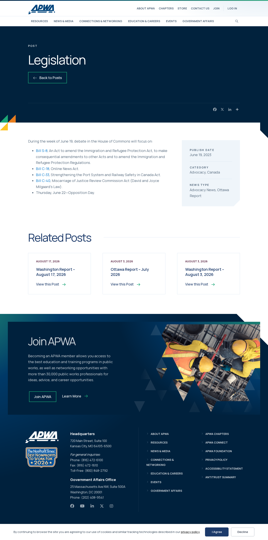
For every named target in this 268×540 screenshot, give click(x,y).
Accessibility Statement (224, 468)
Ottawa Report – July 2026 (130, 272)
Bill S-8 (41, 150)
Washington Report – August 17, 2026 (55, 272)
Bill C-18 (42, 168)
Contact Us (200, 8)
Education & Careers (144, 21)
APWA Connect (216, 442)
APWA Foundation (218, 451)
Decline (242, 532)
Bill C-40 (43, 180)
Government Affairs (198, 21)
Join (216, 8)
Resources (39, 21)
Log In (232, 8)
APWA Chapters (217, 434)
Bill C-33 (42, 174)
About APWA (146, 8)
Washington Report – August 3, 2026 (204, 272)
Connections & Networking (100, 21)
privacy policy (190, 532)
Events (171, 21)
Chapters (166, 8)
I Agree (217, 532)
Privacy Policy (216, 460)
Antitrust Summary (220, 477)
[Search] (237, 20)
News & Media (63, 21)
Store (182, 8)
